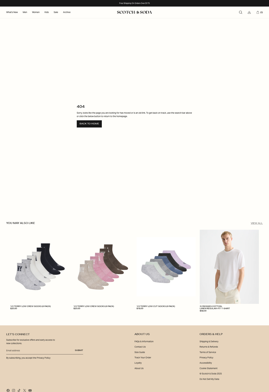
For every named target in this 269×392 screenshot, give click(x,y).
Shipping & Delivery (209, 341)
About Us (139, 368)
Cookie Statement (208, 368)
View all (257, 223)
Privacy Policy (206, 357)
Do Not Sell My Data (209, 379)
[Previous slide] (15, 266)
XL (223, 315)
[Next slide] (64, 266)
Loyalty (138, 362)
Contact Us (140, 346)
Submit (79, 350)
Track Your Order (142, 357)
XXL (232, 315)
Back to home (89, 124)
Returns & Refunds (209, 346)
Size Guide (139, 352)
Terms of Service (208, 352)
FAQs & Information (143, 341)
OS (13, 314)
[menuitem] (12, 12)
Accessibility (206, 362)
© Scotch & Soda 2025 (211, 373)
